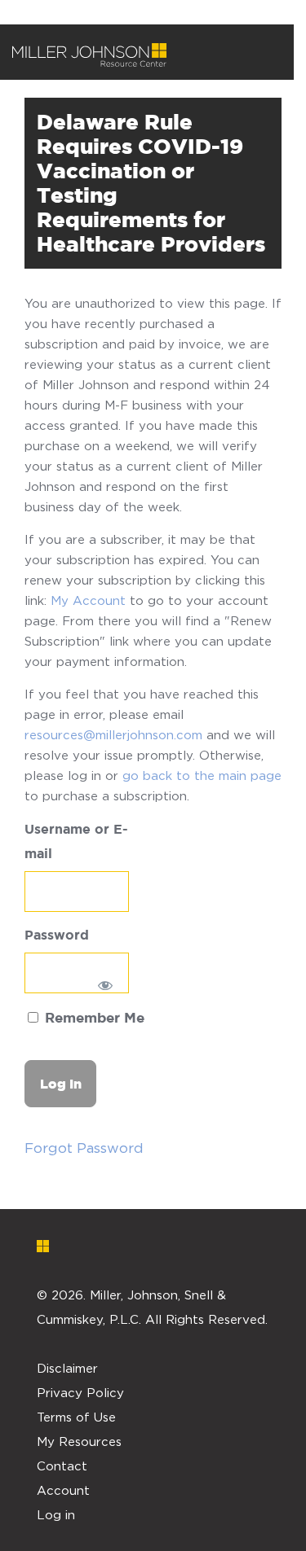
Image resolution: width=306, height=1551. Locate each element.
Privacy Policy (80, 1392)
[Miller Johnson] (89, 55)
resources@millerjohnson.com (113, 734)
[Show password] (105, 985)
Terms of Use (76, 1416)
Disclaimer (67, 1367)
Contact (62, 1465)
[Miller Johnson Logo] (141, 1245)
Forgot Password (84, 1148)
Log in (56, 1514)
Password (56, 936)
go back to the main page (202, 775)
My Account (88, 600)
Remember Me (92, 1019)
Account (63, 1489)
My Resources (79, 1441)
